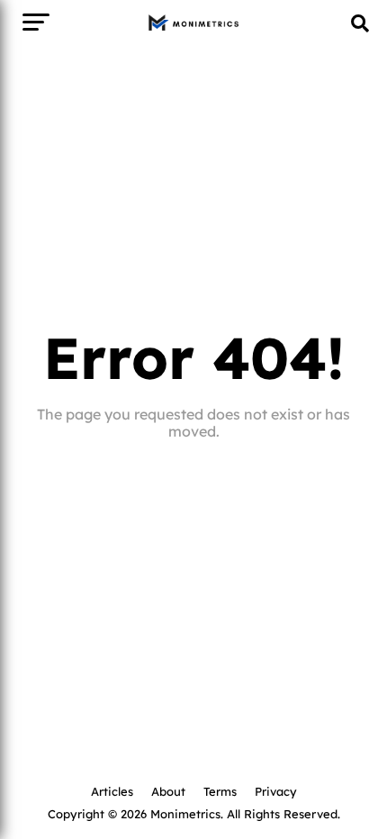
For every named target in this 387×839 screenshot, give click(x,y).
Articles (112, 790)
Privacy (276, 790)
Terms (220, 790)
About (168, 790)
